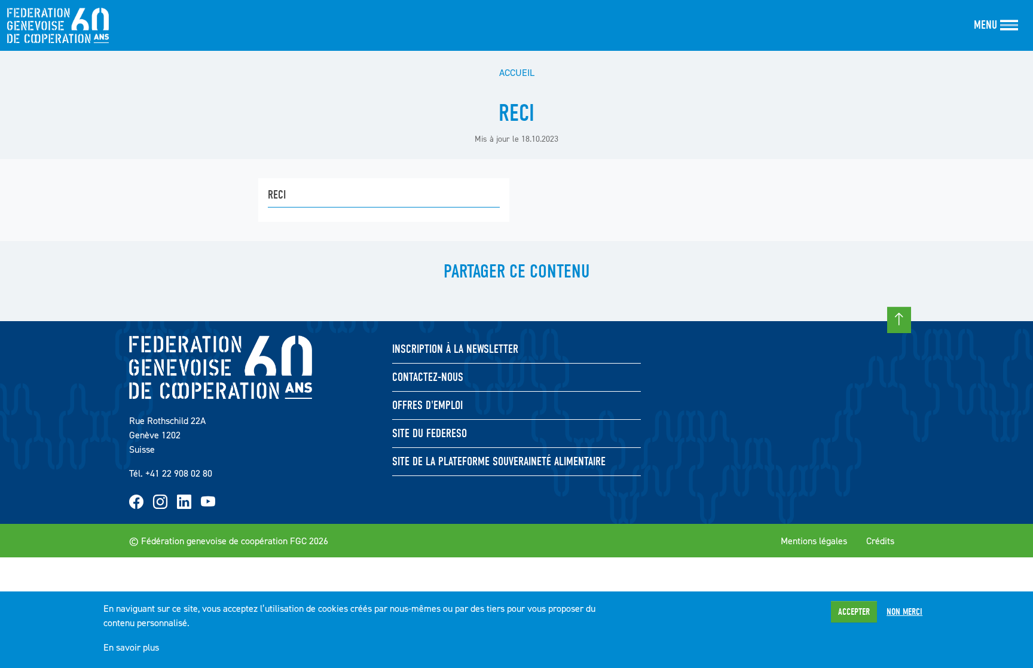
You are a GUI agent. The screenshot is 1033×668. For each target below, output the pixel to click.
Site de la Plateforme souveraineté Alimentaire (499, 461)
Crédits (880, 541)
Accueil (516, 72)
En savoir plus (131, 647)
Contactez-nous (427, 377)
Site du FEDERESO (429, 433)
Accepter (854, 611)
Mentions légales (814, 541)
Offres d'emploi (427, 405)
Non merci (904, 611)
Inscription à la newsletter (455, 349)
